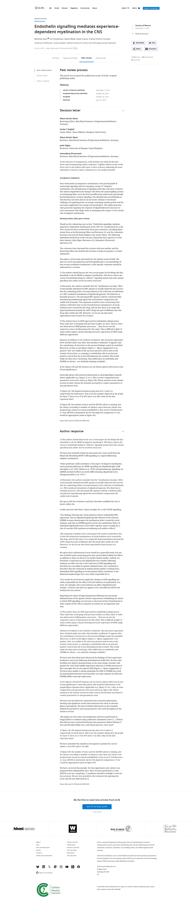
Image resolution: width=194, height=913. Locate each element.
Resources (71, 853)
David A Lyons (82, 39)
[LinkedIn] (43, 867)
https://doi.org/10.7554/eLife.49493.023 (74, 784)
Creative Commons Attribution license (138, 887)
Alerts (134, 8)
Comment (153, 49)
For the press (72, 850)
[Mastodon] (55, 867)
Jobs (37, 845)
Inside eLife (71, 845)
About (94, 8)
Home (56, 8)
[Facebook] (78, 867)
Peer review (86, 58)
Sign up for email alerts (97, 807)
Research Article (40, 18)
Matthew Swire (40, 39)
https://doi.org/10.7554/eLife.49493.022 (74, 421)
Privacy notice (97, 812)
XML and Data (71, 856)
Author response (43, 81)
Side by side (101, 58)
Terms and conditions (44, 856)
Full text (55, 58)
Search (124, 8)
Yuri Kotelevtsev (56, 39)
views (135, 57)
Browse (65, 8)
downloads (147, 57)
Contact (39, 853)
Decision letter (42, 75)
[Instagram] (61, 867)
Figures (70, 58)
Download (140, 43)
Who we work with (43, 847)
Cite (153, 43)
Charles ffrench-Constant (99, 39)
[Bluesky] (37, 867)
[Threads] (72, 867)
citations (135, 60)
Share (138, 49)
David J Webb (69, 39)
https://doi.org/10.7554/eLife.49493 (59, 48)
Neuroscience (39, 21)
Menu (50, 8)
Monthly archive (73, 847)
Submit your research (151, 8)
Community (85, 8)
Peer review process (44, 70)
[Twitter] (49, 867)
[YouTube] (66, 867)
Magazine (74, 8)
